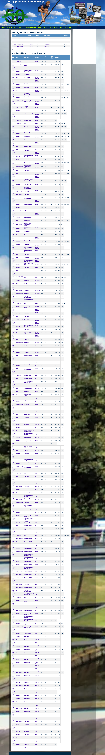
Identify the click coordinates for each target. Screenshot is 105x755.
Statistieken (68, 27)
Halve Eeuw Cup (27, 184)
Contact (61, 27)
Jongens (36, 375)
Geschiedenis (20, 27)
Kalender (40, 27)
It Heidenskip (18, 61)
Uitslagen (46, 27)
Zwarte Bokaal (27, 74)
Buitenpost (18, 187)
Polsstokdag (26, 126)
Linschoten (18, 71)
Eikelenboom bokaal (28, 214)
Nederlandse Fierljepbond (24, 49)
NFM (51, 27)
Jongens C (37, 567)
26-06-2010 (30, 37)
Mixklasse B (37, 280)
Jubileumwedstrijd (28, 204)
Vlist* (17, 525)
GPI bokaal (26, 244)
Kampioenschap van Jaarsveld (50, 37)
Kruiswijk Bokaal (27, 77)
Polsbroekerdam (19, 100)
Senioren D (37, 64)
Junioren (36, 87)
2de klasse (26, 280)
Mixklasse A (37, 296)
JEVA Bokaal (26, 162)
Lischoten (18, 656)
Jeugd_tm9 (37, 675)
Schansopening (27, 509)
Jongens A (37, 355)
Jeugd (74, 27)
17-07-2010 (30, 44)
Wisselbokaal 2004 (28, 587)
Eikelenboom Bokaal (28, 130)
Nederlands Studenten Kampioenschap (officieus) (28, 180)
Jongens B (37, 515)
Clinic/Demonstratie (31, 27)
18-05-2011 (30, 46)
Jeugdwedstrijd (27, 636)
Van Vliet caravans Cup (49, 42)
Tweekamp (26, 139)
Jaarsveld (18, 87)
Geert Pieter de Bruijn (18, 37)
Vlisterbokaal (46, 44)
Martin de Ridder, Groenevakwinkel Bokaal (27, 166)
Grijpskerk (18, 139)
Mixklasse (37, 342)
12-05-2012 (30, 42)
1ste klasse (46, 46)
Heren (36, 149)
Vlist (17, 77)
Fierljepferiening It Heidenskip (26, 1)
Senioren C (37, 61)
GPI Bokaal (26, 103)
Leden (56, 27)
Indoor (25, 277)
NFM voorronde (27, 120)
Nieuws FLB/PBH (11, 27)
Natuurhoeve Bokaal (28, 113)
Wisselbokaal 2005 (28, 525)
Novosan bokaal (27, 217)
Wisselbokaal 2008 (28, 355)
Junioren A (37, 264)
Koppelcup (26, 87)
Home (3, 27)
